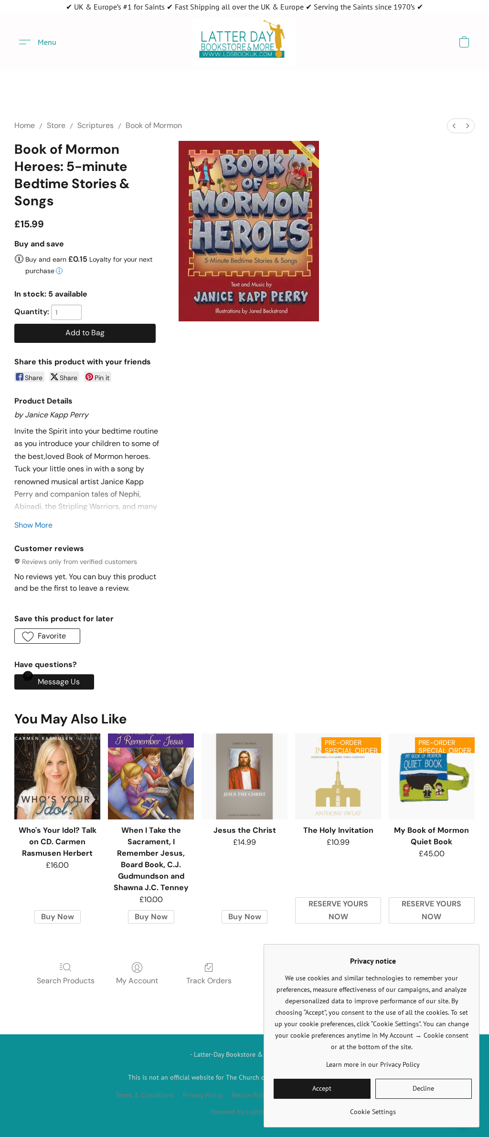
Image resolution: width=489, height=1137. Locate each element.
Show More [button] (33, 525)
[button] (244, 42)
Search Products (66, 981)
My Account (137, 981)
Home (24, 125)
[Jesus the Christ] (244, 776)
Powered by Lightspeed (244, 1111)
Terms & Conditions (144, 1095)
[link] (373, 1108)
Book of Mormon (154, 125)
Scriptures (95, 125)
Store (56, 125)
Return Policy (251, 1095)
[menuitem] (454, 126)
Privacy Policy (203, 1095)
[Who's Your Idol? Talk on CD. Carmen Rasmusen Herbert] (57, 776)
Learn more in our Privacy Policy (373, 1064)
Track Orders (209, 981)
